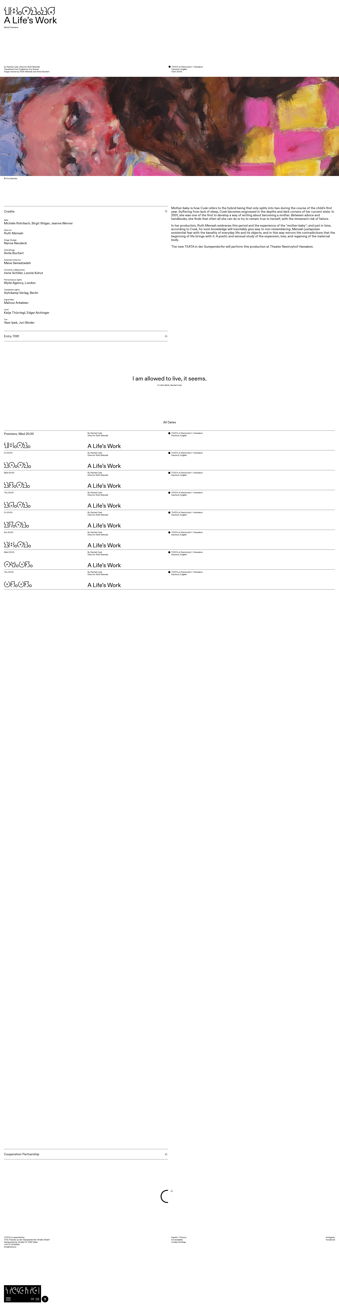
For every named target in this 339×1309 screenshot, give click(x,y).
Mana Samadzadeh (17, 263)
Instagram (330, 1237)
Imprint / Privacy (178, 1237)
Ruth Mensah (13, 233)
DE (32, 1299)
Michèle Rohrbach (17, 223)
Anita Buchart (14, 253)
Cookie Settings (178, 1242)
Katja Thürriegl (14, 313)
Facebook (330, 1239)
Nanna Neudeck (15, 243)
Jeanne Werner (62, 223)
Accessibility (177, 1239)
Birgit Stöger (41, 223)
